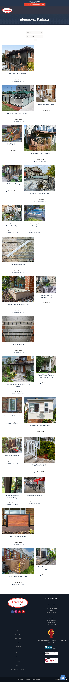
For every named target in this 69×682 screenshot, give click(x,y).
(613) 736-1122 (51, 604)
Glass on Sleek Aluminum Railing (39, 193)
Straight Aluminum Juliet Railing (40, 425)
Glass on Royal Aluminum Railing (40, 153)
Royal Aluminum (12, 144)
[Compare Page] (18, 82)
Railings (18, 661)
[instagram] (15, 611)
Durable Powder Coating (17, 669)
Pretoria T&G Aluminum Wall (18, 536)
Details (18, 58)
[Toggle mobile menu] (66, 10)
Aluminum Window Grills (12, 416)
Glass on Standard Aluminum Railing (18, 113)
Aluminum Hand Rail (18, 264)
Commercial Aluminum (34, 495)
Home (17, 630)
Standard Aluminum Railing (18, 73)
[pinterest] (19, 611)
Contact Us (18, 646)
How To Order (17, 638)
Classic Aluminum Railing (46, 104)
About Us (17, 634)
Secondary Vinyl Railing (39, 465)
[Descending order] (41, 32)
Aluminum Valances (18, 344)
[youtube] (23, 611)
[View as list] (35, 40)
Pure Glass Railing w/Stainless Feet (18, 304)
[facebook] (12, 611)
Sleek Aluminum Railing (12, 184)
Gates (17, 665)
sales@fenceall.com (51, 612)
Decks (17, 657)
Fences (18, 653)
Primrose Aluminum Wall (12, 456)
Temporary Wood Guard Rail (18, 576)
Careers (18, 642)
